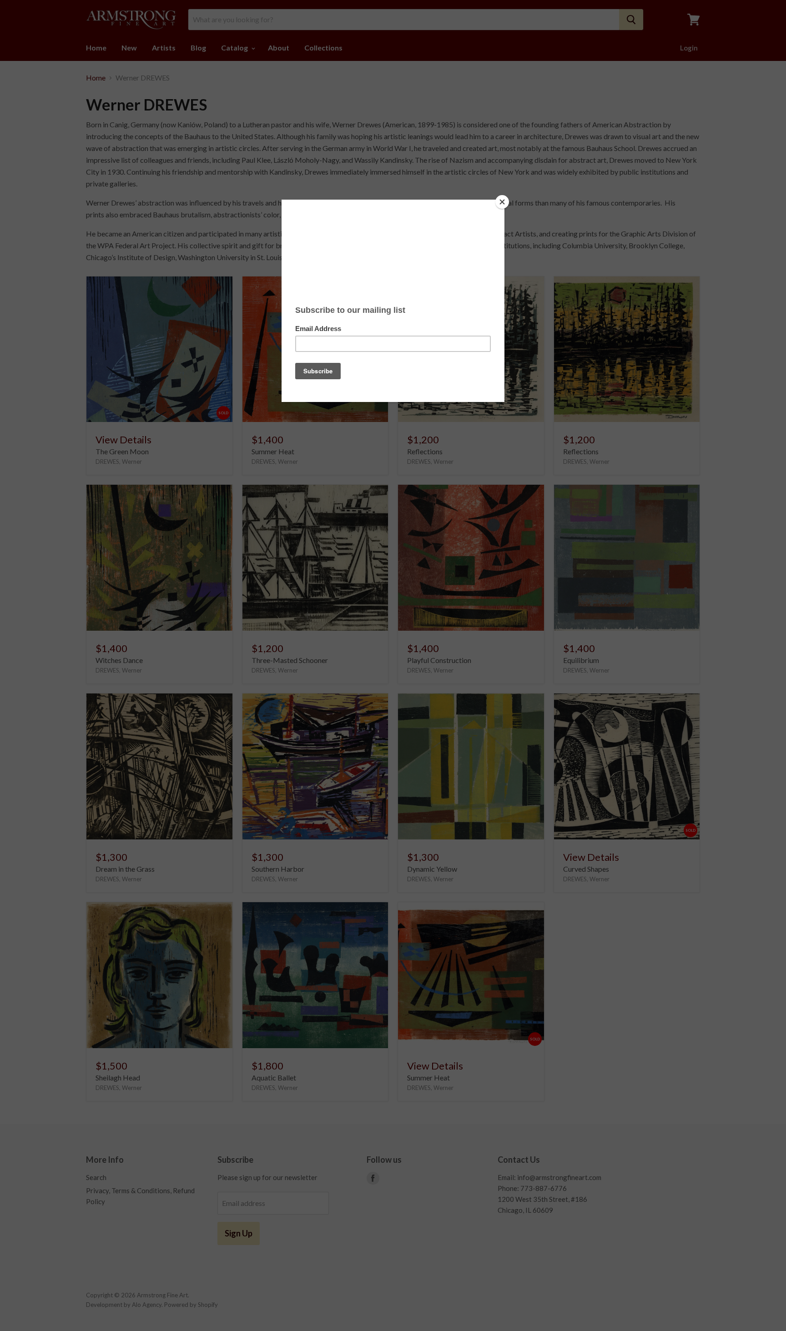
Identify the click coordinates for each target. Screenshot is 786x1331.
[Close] (502, 202)
